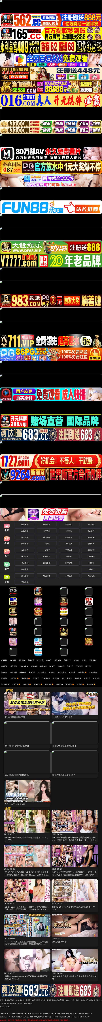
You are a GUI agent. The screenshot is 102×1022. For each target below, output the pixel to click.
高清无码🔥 (70, 684)
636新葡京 (93, 672)
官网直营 (31, 660)
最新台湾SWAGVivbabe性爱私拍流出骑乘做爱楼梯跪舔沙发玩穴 (26, 977)
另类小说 (24, 582)
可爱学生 (69, 550)
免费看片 (78, 678)
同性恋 (91, 569)
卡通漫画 (24, 563)
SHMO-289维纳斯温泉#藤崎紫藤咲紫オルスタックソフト (27, 838)
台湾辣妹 (24, 537)
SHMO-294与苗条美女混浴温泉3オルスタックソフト (74, 908)
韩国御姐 (46, 537)
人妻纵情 (69, 576)
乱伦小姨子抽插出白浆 (15, 804)
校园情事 (46, 576)
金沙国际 (56, 678)
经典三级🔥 (16, 684)
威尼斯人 (4, 660)
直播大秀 (96, 678)
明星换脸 (46, 556)
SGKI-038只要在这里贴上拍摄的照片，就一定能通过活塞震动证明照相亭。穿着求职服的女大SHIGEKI (26, 944)
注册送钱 (57, 660)
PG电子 (49, 660)
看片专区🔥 (49, 684)
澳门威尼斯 (5, 684)
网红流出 (69, 543)
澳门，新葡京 (67, 678)
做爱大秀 (87, 678)
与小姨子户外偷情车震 (62, 716)
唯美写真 (69, 563)
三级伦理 (24, 531)
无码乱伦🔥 (26, 678)
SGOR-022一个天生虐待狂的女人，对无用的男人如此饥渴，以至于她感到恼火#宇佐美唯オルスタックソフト (27, 909)
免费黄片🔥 (14, 678)
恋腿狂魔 (91, 550)
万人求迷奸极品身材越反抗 (17, 775)
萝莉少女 (91, 524)
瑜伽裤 (68, 556)
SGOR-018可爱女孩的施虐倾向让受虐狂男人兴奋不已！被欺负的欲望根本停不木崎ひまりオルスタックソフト (74, 840)
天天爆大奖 (46, 678)
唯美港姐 (69, 537)
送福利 (76, 660)
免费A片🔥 (27, 684)
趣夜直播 (13, 672)
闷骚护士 (91, 556)
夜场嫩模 (23, 672)
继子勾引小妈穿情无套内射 (17, 746)
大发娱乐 (52, 672)
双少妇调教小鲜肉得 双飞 (63, 775)
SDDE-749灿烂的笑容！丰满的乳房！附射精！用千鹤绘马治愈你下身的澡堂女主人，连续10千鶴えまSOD (27, 874)
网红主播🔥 (91, 684)
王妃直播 (79, 666)
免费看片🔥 (82, 672)
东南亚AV (91, 537)
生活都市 (24, 576)
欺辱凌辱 (24, 543)
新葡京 (84, 660)
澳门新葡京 (42, 672)
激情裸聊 (4, 678)
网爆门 (91, 563)
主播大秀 (70, 666)
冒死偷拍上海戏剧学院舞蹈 (64, 746)
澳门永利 (40, 660)
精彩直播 (43, 666)
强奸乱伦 (46, 524)
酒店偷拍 (61, 666)
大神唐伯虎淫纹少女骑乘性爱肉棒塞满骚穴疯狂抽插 (74, 977)
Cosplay (69, 531)
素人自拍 (91, 531)
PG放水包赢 (24, 666)
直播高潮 (34, 666)
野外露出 (91, 543)
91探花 (47, 543)
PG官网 (13, 660)
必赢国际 (4, 666)
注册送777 (67, 660)
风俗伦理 (91, 576)
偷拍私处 (4, 672)
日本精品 (46, 531)
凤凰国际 (13, 666)
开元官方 (36, 678)
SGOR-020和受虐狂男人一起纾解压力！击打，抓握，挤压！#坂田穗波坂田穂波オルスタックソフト (74, 874)
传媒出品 (24, 569)
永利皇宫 (72, 672)
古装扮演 (24, 550)
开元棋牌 (21, 660)
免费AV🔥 (80, 684)
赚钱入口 (59, 684)
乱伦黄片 (88, 666)
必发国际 (32, 672)
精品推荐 (24, 524)
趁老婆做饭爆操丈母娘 (15, 716)
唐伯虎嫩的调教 (59, 941)
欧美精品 (69, 524)
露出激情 (46, 563)
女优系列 (46, 550)
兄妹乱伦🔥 (38, 684)
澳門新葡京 (62, 672)
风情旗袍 (24, 556)
